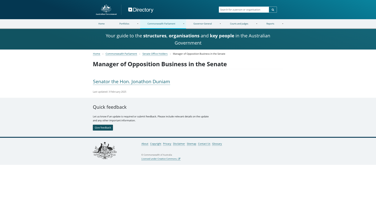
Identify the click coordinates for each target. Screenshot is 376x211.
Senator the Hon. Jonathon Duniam (131, 81)
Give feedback (103, 127)
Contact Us (204, 143)
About (144, 143)
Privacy (167, 143)
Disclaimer (179, 143)
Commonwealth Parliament (157, 25)
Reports (266, 25)
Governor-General (199, 25)
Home (101, 23)
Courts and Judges (235, 25)
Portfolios (120, 25)
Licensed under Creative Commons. (159, 158)
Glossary (217, 143)
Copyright (155, 143)
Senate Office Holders (155, 53)
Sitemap (191, 143)
